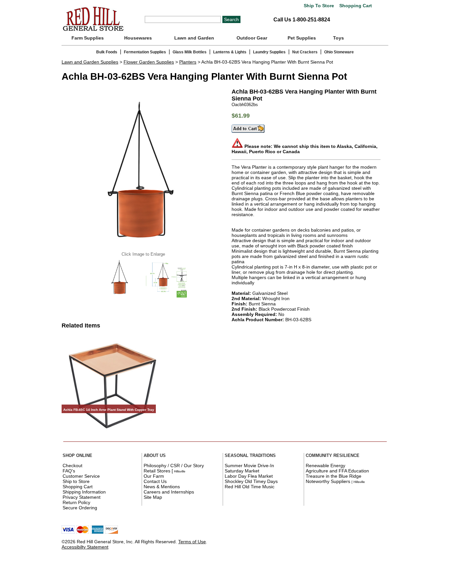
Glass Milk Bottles (190, 52)
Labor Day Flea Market (249, 476)
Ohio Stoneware (339, 52)
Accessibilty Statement (85, 547)
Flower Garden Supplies (149, 62)
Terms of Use (192, 541)
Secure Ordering (80, 507)
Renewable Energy (325, 465)
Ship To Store (319, 5)
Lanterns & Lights (229, 52)
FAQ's (69, 470)
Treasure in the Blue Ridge (333, 476)
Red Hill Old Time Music (249, 486)
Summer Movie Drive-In (249, 465)
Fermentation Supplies (145, 52)
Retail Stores (157, 470)
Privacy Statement (81, 497)
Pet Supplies (302, 38)
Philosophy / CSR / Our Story (174, 465)
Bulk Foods (106, 52)
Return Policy (76, 502)
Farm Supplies (87, 38)
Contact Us (155, 481)
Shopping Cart (355, 5)
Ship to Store (76, 481)
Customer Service (81, 476)
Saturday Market (242, 470)
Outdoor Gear (252, 38)
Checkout (72, 465)
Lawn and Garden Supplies (90, 62)
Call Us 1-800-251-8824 (301, 19)
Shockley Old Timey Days (251, 481)
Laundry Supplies (269, 52)
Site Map (153, 497)
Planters (187, 62)
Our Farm (154, 476)
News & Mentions (162, 486)
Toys (338, 38)
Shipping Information (84, 492)
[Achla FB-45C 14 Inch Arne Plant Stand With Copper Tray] (113, 435)
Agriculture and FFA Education (337, 470)
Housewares (138, 38)
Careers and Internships (169, 492)
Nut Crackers (305, 52)
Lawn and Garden (194, 38)
